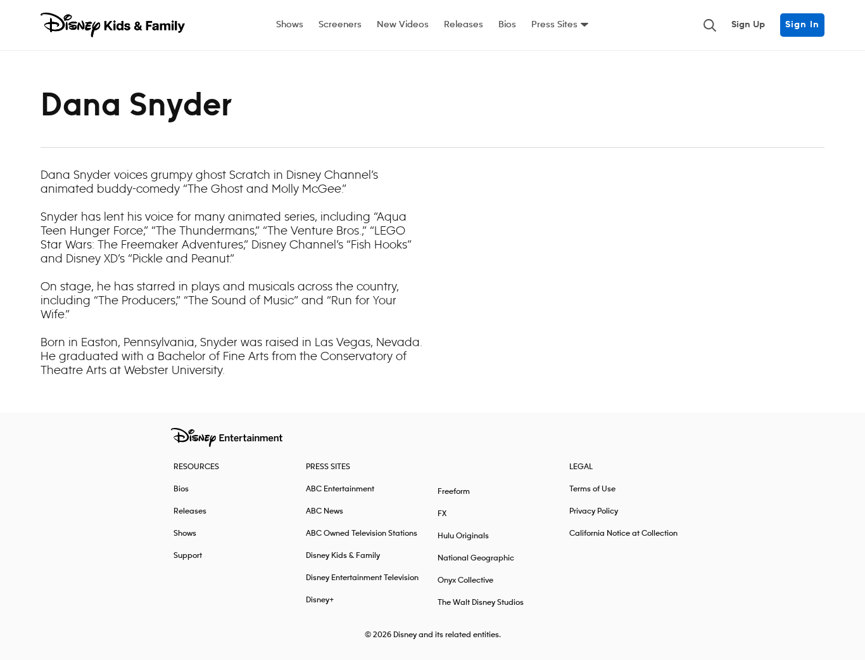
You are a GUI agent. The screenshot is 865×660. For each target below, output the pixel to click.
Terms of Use (592, 489)
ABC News (324, 511)
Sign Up (748, 25)
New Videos (403, 25)
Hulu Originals (463, 536)
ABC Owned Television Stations (361, 533)
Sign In (802, 25)
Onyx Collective (465, 580)
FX (442, 514)
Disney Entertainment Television (362, 578)
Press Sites (554, 25)
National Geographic (476, 558)
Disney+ (320, 600)
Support (188, 556)
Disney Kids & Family (343, 556)
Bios (507, 25)
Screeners (340, 25)
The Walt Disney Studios (481, 603)
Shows (289, 25)
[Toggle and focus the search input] (710, 25)
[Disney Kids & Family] (113, 25)
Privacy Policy (593, 511)
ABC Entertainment (340, 489)
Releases (463, 25)
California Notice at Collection (623, 533)
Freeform (454, 492)
